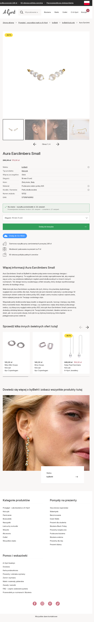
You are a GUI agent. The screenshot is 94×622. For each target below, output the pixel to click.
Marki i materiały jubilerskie (13, 581)
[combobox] (32, 12)
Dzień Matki (54, 519)
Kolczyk (25, 171)
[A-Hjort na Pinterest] (50, 604)
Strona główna (8, 23)
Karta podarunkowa (10, 570)
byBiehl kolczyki (68, 23)
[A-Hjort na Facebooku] (35, 604)
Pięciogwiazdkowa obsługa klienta (56, 3)
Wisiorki (6, 530)
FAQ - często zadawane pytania (15, 589)
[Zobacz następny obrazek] (87, 327)
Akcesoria (7, 533)
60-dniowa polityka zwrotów (28, 3)
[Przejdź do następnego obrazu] (57, 144)
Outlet (5, 537)
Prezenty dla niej (56, 541)
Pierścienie (7, 515)
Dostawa (6, 567)
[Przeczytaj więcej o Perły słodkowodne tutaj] (88, 190)
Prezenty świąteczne (58, 530)
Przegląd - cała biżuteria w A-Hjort (16, 508)
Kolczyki (6, 511)
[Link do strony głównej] (9, 12)
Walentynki (54, 511)
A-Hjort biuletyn (9, 563)
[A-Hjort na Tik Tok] (58, 604)
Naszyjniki (7, 522)
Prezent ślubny (56, 544)
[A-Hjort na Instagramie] (42, 604)
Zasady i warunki (9, 585)
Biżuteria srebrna (56, 537)
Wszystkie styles (9, 541)
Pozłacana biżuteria (57, 533)
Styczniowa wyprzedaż (59, 508)
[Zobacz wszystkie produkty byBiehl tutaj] (88, 167)
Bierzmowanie (55, 515)
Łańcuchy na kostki (10, 526)
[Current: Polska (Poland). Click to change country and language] (87, 3)
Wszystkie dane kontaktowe (46, 616)
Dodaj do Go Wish (17, 236)
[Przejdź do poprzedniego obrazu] (34, 144)
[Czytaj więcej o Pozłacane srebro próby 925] (88, 186)
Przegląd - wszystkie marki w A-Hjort (33, 23)
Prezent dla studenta (58, 522)
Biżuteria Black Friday (58, 526)
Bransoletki (7, 519)
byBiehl (55, 23)
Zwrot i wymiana (9, 578)
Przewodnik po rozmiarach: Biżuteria (17, 592)
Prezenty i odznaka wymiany (14, 574)
